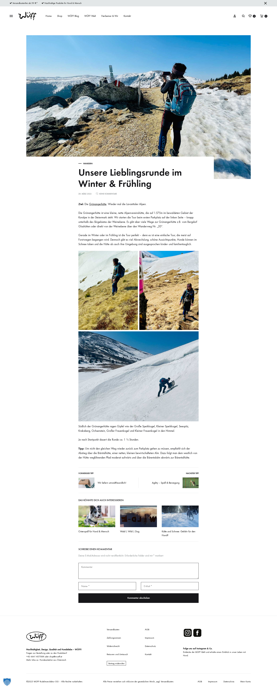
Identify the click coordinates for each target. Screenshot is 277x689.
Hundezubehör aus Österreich (53, 660)
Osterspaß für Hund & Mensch (93, 531)
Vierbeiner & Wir (109, 15)
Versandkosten (113, 629)
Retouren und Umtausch (117, 654)
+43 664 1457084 (35, 656)
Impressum (149, 637)
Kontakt (127, 15)
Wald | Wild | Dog (129, 531)
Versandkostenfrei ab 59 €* (25, 3)
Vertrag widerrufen (116, 663)
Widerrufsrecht (113, 646)
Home (49, 15)
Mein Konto (245, 681)
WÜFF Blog (73, 15)
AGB (147, 629)
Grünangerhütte (97, 204)
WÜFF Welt (90, 15)
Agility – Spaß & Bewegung (165, 482)
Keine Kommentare (108, 194)
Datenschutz (150, 646)
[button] (7, 682)
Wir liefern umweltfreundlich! (112, 482)
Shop (59, 15)
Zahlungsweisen (114, 637)
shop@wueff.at (55, 656)
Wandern (87, 163)
